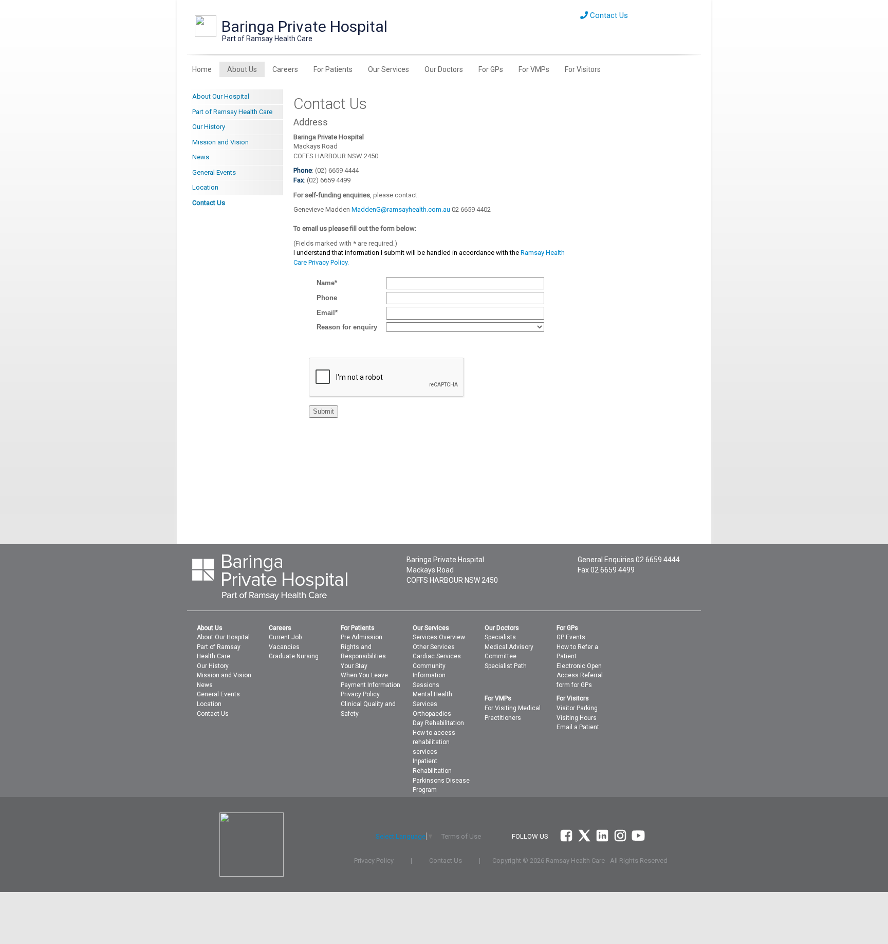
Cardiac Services (437, 656)
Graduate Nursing (294, 656)
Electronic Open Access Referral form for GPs (580, 675)
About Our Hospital (220, 96)
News (200, 157)
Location (205, 187)
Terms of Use (461, 836)
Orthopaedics (432, 713)
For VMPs (534, 69)
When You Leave (364, 675)
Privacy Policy (360, 694)
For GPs (490, 69)
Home (202, 69)
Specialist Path (506, 666)
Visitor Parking (577, 708)
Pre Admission (361, 637)
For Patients (333, 69)
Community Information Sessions (429, 675)
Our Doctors (443, 69)
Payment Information (370, 685)
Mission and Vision (220, 142)
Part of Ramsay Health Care (232, 112)
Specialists (500, 637)
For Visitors (583, 69)
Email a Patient (578, 727)
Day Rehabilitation (438, 723)
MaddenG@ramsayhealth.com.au (400, 209)
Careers (285, 69)
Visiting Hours (577, 717)
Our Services (388, 69)
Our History (208, 127)
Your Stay (354, 666)
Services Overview (439, 637)
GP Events (571, 637)
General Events (214, 172)
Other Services (434, 647)
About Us (242, 69)
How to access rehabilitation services (434, 742)
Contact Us (608, 15)
